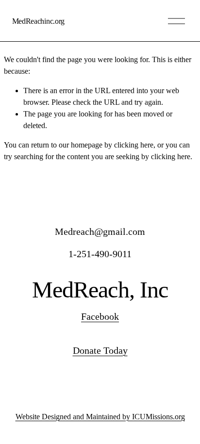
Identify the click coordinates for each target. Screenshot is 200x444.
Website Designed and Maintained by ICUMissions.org (100, 416)
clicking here (133, 145)
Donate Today (100, 350)
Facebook (100, 316)
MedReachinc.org (38, 21)
